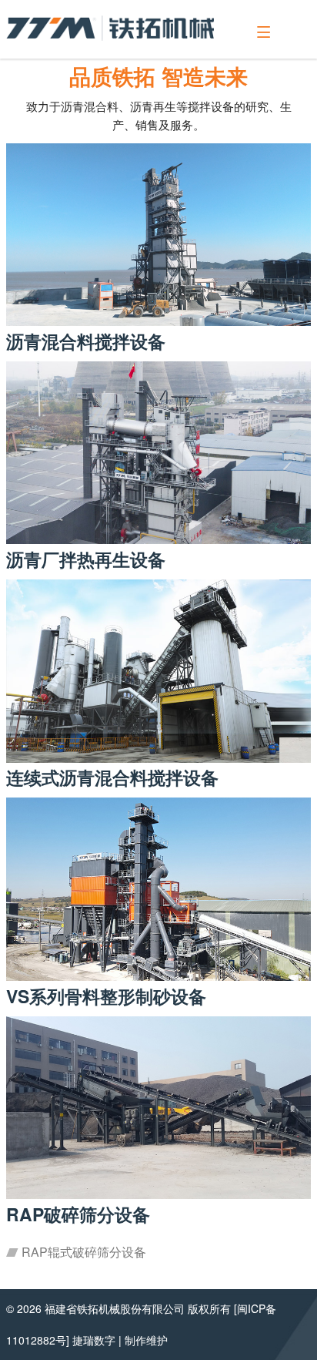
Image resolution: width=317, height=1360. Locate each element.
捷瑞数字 (93, 1340)
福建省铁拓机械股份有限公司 (115, 1308)
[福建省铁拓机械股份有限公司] (110, 28)
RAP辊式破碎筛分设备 (82, 1252)
